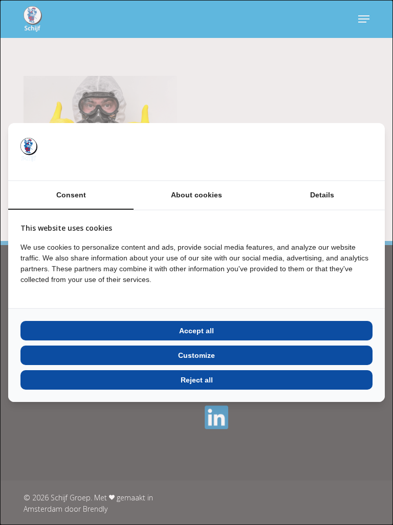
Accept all (196, 331)
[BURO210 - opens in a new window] (334, 151)
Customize (196, 355)
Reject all (197, 380)
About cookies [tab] (196, 195)
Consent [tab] (71, 195)
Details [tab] (322, 195)
